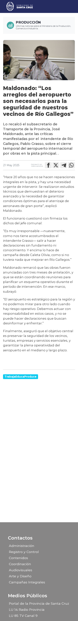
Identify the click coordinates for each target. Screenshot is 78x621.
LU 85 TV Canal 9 (23, 616)
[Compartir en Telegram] (63, 165)
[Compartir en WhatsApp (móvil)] (71, 165)
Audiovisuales (20, 570)
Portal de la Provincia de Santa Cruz (39, 603)
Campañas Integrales (27, 582)
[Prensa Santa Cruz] (20, 6)
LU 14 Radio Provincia (26, 610)
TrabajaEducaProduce (21, 376)
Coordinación (20, 564)
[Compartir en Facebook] (48, 165)
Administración (21, 546)
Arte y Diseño (20, 576)
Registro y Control (24, 552)
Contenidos (18, 558)
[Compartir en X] (55, 165)
